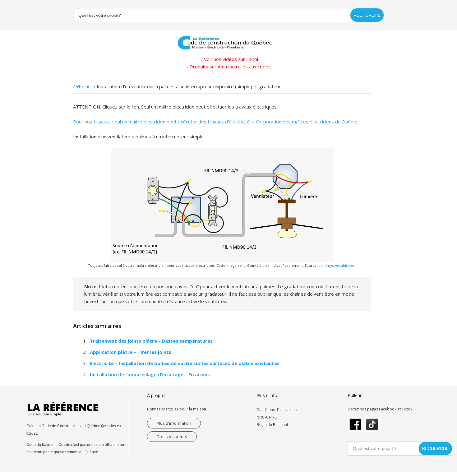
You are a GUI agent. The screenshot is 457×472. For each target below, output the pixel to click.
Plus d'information (174, 423)
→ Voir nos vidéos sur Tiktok (228, 59)
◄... (88, 86)
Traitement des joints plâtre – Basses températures (151, 341)
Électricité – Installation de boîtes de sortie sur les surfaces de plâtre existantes (184, 363)
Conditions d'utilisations (276, 410)
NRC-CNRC (266, 417)
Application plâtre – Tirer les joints (130, 352)
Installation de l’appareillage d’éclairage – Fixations (150, 374)
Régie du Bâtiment (272, 425)
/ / (79, 86)
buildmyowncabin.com (337, 265)
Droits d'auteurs (172, 436)
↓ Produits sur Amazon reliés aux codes (228, 66)
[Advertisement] (31, 163)
